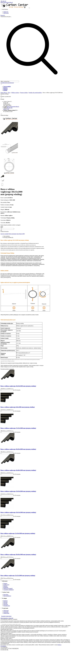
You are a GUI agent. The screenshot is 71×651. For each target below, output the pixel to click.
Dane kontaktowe (7, 595)
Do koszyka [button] (17, 390)
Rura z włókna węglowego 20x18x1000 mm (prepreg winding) (18, 386)
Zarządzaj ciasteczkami (6, 616)
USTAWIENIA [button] (4, 647)
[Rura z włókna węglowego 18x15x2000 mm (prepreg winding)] (9, 139)
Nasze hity (5, 604)
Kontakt (2, 99)
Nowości (5, 603)
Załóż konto (6, 13)
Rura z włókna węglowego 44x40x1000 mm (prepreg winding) (18, 470)
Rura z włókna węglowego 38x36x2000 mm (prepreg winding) (18, 449)
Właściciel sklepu (4, 115)
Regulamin (5, 587)
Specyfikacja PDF (21, 233)
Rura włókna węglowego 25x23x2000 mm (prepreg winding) (18, 575)
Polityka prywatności (8, 588)
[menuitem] (33, 86)
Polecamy (5, 602)
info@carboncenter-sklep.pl (7, 2)
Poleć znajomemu (12, 233)
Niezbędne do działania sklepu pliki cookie (11, 624)
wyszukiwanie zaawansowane (7, 82)
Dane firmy (5, 594)
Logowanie (5, 611)
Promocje (5, 600)
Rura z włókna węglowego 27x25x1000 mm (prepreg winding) (18, 428)
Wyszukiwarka (6, 605)
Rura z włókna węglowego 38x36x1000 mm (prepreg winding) (18, 554)
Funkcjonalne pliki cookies (6, 629)
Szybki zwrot (6, 584)
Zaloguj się (5, 11)
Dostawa (5, 583)
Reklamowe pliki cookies (6, 638)
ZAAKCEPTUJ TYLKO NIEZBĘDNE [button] (10, 648)
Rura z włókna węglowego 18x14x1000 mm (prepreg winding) (18, 512)
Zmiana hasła (6, 613)
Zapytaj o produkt (4, 233)
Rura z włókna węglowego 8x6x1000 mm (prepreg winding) (18, 407)
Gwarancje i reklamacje (8, 589)
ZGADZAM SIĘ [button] (4, 649)
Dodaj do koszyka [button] (5, 231)
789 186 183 (3, 1)
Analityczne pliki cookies (6, 633)
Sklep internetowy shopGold (7, 618)
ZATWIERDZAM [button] (5, 643)
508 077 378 (6, 109)
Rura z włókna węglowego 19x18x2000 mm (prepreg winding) (18, 491)
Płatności (5, 586)
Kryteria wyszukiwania (6, 96)
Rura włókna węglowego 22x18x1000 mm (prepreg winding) (18, 533)
